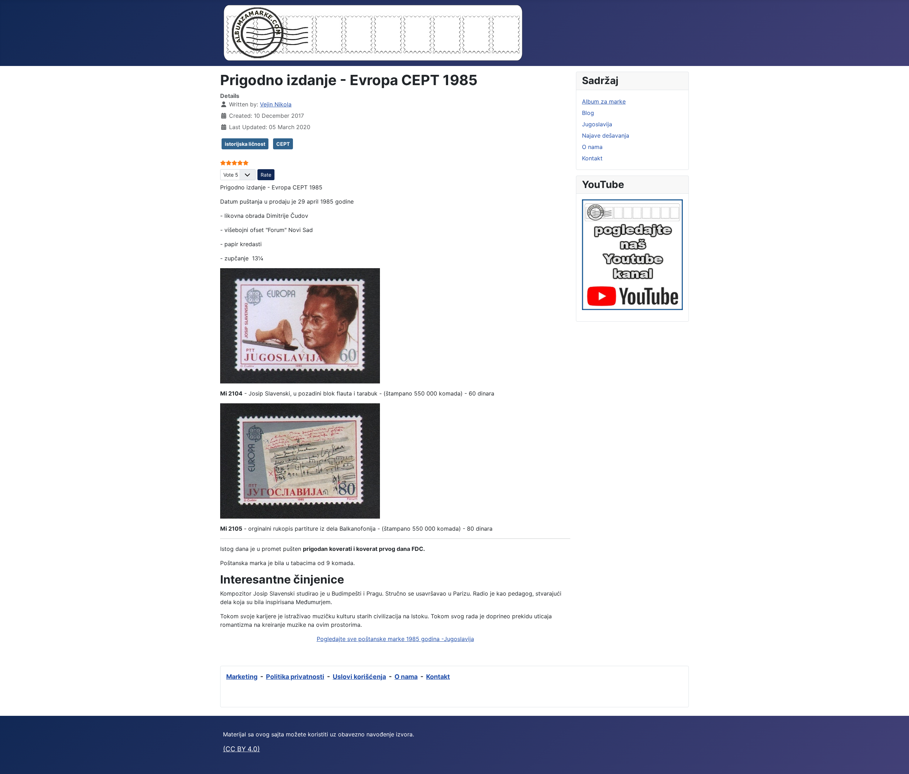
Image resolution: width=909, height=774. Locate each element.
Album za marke (604, 101)
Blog (588, 112)
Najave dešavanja (605, 135)
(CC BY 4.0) (241, 749)
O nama (592, 146)
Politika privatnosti (295, 676)
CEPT (283, 144)
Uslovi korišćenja (359, 676)
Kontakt (592, 158)
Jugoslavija (597, 124)
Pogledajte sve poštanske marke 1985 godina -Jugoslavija (395, 638)
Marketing (241, 676)
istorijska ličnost (245, 144)
